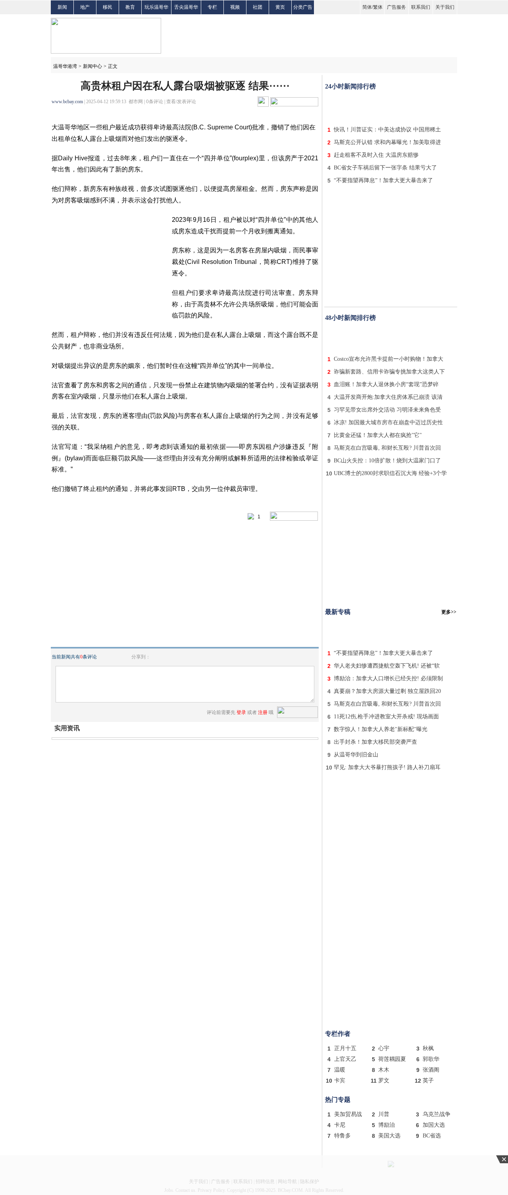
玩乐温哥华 (156, 7)
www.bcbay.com (67, 101)
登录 (241, 712)
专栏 (212, 7)
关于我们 (444, 7)
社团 (257, 7)
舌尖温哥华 (186, 7)
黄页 (280, 7)
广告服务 (396, 7)
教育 (130, 7)
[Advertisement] (390, 106)
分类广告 (302, 7)
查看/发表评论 (181, 101)
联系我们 (420, 7)
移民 (107, 7)
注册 (262, 712)
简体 (367, 7)
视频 (235, 7)
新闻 (62, 7)
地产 (85, 7)
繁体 (378, 7)
